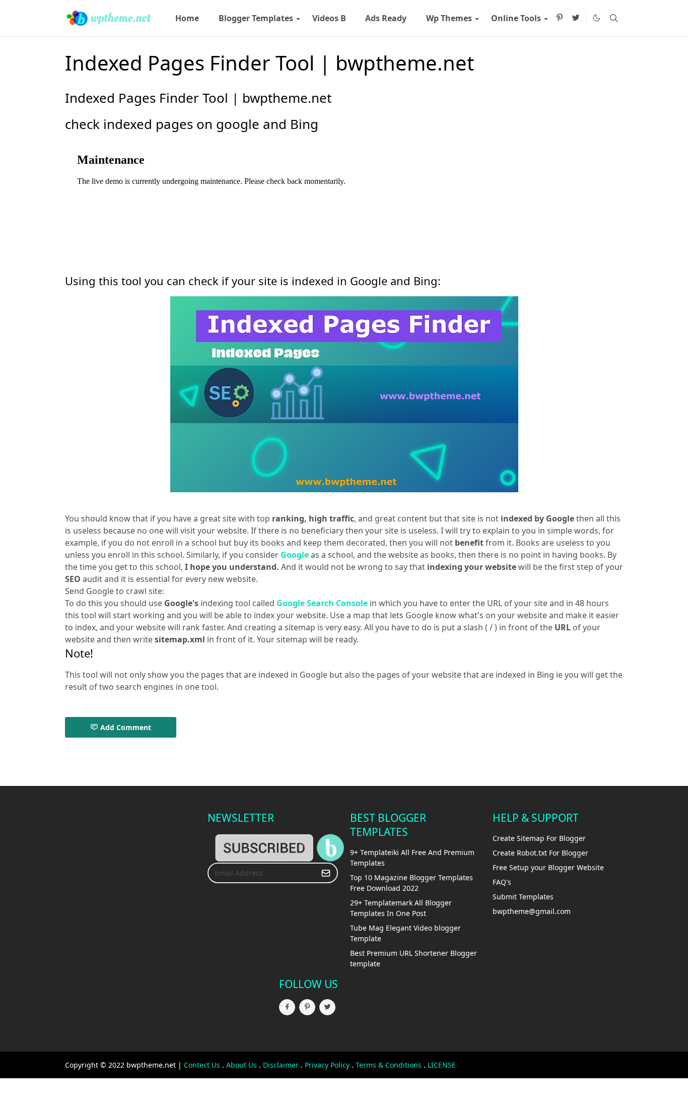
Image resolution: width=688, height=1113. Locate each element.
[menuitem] (187, 18)
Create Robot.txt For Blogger (540, 853)
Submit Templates (523, 896)
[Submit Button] (326, 873)
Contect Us (202, 1065)
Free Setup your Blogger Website (548, 867)
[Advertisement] (99, 962)
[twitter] (576, 18)
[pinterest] (560, 18)
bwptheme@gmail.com (532, 911)
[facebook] (287, 1007)
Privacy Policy (327, 1065)
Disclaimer (281, 1065)
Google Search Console (322, 603)
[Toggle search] (614, 18)
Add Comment (125, 727)
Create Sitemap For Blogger (539, 838)
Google (295, 554)
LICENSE (442, 1065)
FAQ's (502, 882)
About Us (241, 1065)
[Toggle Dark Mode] (596, 18)
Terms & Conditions (389, 1065)
